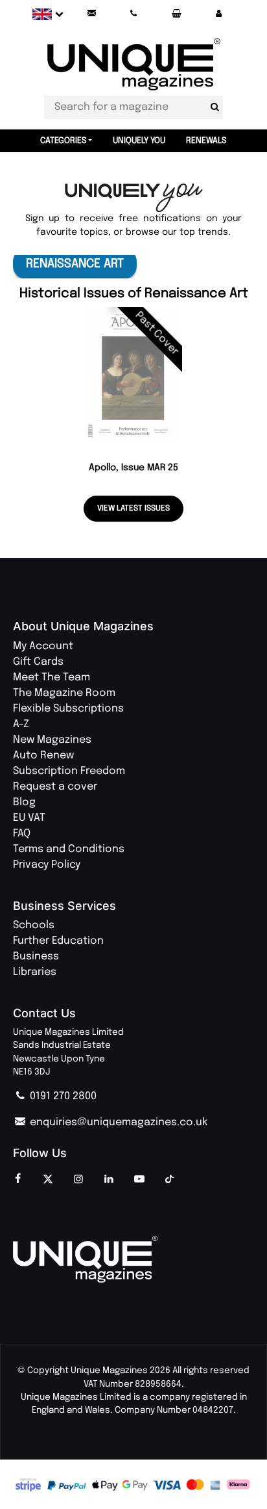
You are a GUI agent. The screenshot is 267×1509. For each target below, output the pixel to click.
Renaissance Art (75, 264)
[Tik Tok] (170, 1180)
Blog (24, 802)
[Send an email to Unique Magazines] (91, 14)
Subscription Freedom (69, 771)
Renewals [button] (206, 141)
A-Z (21, 724)
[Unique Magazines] (133, 1259)
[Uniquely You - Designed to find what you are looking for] (134, 198)
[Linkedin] (109, 1180)
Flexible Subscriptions (68, 708)
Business (36, 956)
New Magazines (52, 739)
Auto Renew (43, 755)
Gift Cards (38, 661)
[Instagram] (78, 1180)
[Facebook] (17, 1180)
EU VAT (29, 817)
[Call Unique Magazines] (134, 14)
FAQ (21, 833)
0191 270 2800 (62, 1096)
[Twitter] (48, 1180)
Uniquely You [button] (139, 141)
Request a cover (55, 786)
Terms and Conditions (68, 849)
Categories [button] (63, 141)
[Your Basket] (176, 14)
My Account (43, 646)
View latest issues (133, 509)
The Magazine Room (64, 693)
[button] (218, 14)
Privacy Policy (46, 864)
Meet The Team (51, 677)
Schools (33, 925)
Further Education (58, 940)
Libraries (34, 972)
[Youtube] (139, 1180)
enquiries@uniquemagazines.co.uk (117, 1122)
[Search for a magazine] (214, 107)
